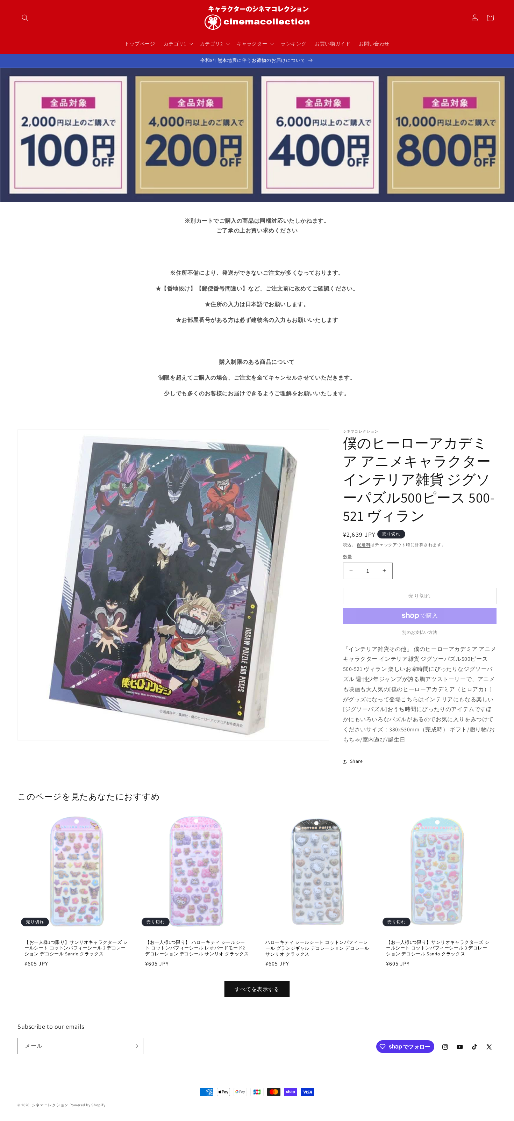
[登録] (135, 1046)
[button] (25, 18)
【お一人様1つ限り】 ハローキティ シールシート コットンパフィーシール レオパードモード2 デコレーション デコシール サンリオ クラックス (197, 948)
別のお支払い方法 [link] (419, 632)
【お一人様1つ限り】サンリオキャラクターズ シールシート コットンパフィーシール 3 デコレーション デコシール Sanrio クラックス (438, 948)
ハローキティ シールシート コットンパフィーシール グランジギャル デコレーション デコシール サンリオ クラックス (317, 948)
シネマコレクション (50, 1104)
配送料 (363, 544)
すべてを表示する (257, 989)
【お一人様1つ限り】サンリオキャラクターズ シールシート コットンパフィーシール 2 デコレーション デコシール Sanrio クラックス (76, 948)
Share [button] (356, 761)
